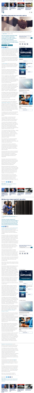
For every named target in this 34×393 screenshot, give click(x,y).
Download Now (25, 92)
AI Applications (21, 59)
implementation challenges (6, 102)
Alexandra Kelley (5, 216)
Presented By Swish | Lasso (23, 91)
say (7, 361)
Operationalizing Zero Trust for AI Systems (24, 90)
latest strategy (5, 63)
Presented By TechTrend (22, 108)
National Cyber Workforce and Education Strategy (10, 48)
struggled (14, 359)
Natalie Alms (13, 216)
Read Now (29, 66)
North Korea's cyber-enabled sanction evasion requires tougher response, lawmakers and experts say (10, 380)
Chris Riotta (4, 33)
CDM (26, 69)
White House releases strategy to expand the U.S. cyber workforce (9, 184)
